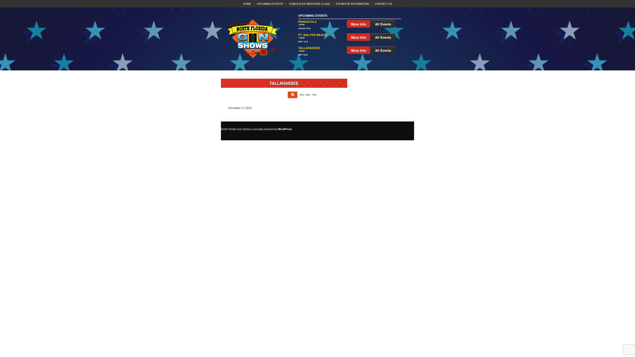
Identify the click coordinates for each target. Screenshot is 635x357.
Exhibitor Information (352, 4)
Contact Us (383, 4)
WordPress (285, 129)
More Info (358, 24)
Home (247, 4)
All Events (383, 24)
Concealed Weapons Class (309, 4)
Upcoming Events (270, 4)
